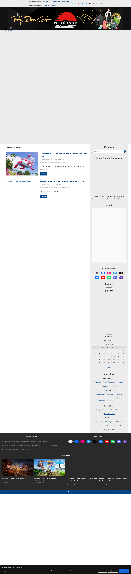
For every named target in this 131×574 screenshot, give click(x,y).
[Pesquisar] (125, 151)
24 (94, 362)
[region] (65, 569)
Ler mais (43, 173)
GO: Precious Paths (54, 162)
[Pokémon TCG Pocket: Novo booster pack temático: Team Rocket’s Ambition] (114, 467)
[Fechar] (129, 566)
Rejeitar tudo (113, 570)
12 (104, 356)
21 (114, 359)
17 (94, 359)
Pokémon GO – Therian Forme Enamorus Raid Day (63, 155)
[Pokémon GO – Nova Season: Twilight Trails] (17, 467)
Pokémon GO (64, 162)
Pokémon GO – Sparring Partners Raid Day (62, 181)
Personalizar (102, 570)
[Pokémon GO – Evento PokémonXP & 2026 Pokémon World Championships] (82, 467)
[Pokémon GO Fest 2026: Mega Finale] (49, 467)
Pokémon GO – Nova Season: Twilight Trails (56, 1)
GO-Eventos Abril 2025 (46, 187)
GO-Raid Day (44, 162)
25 (99, 362)
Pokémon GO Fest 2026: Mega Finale (45, 478)
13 (109, 356)
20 (109, 359)
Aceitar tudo (124, 570)
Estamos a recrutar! (50, 5)
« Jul (108, 368)
